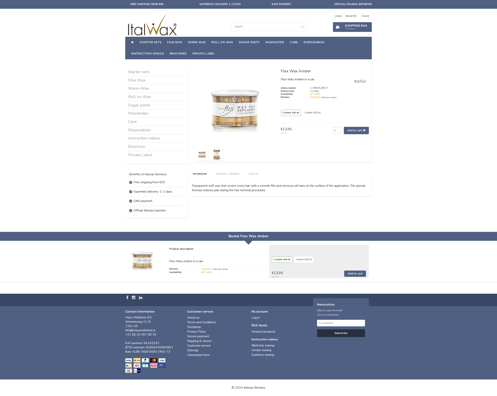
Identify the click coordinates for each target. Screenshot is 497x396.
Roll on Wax (222, 42)
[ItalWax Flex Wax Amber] (202, 154)
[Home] (132, 42)
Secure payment (198, 336)
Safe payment (281, 4)
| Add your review (328, 97)
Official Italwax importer (353, 4)
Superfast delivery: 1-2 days (220, 4)
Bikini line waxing (263, 345)
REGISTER (351, 16)
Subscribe (341, 333)
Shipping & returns (199, 341)
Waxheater (274, 42)
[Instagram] (134, 298)
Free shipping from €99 (146, 4)
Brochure (178, 53)
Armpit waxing (261, 350)
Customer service (199, 345)
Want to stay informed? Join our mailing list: (330, 312)
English (365, 16)
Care (294, 42)
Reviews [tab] (221, 173)
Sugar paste (249, 42)
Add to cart (355, 130)
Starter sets (151, 42)
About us (193, 317)
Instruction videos (147, 53)
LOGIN (338, 16)
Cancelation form (198, 355)
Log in (256, 317)
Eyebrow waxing (263, 355)
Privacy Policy (196, 331)
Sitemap (192, 350)
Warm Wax (197, 42)
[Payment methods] (145, 365)
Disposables (314, 42)
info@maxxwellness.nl (140, 330)
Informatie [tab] (200, 173)
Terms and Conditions (201, 322)
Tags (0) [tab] (253, 173)
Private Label (203, 53)
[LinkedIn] (141, 298)
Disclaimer (194, 327)
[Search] (303, 25)
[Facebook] (127, 298)
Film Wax (174, 42)
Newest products (263, 331)
